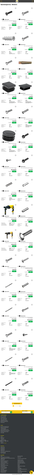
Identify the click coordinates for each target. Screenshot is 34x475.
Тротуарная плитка (3, 417)
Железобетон (3, 422)
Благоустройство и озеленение (5, 457)
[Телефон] (31, 472)
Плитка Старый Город (4, 418)
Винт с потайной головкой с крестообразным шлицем (25, 292)
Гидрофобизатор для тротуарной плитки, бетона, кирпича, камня (8, 458)
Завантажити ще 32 (17, 403)
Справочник (2, 438)
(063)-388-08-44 (3, 450)
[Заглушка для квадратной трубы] (9, 87)
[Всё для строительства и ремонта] (17, 1)
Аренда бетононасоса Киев (4, 431)
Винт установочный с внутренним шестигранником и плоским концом (25, 218)
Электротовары (20, 472)
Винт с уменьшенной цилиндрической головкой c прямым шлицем (26, 192)
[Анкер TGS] (25, 62)
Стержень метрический (13, 292)
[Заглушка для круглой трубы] (8, 135)
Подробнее (26, 24)
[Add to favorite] (15, 8)
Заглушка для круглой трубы (12, 143)
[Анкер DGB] (8, 38)
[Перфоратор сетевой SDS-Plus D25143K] (8, 209)
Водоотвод (19, 457)
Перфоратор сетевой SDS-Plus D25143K (10, 217)
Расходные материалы (4, 467)
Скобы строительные (4, 419)
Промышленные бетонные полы (5, 430)
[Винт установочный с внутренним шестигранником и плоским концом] (25, 209)
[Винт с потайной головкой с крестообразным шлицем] (25, 285)
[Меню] (1, 1)
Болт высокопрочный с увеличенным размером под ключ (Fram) (9, 21)
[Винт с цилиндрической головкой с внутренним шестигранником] (25, 309)
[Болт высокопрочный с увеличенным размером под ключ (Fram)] (8, 13)
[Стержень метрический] (8, 285)
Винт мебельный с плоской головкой (28, 342)
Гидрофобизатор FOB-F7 (4, 420)
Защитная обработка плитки (5, 429)
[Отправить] (11, 412)
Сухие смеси (19, 470)
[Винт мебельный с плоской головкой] (25, 334)
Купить (30, 24)
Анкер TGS (31, 70)
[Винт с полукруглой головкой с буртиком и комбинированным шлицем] (25, 260)
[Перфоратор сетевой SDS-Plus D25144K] (8, 235)
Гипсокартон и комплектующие (22, 458)
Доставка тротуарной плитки (5, 426)
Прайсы (2, 436)
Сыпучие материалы (3, 471)
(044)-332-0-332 (3, 447)
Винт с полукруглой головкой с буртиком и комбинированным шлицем (27, 268)
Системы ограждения (4, 468)
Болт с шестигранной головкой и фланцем (27, 143)
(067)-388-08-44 (3, 448)
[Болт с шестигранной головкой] (25, 13)
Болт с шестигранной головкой (28, 20)
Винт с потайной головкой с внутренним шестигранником (27, 391)
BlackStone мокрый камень (4, 421)
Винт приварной (14, 192)
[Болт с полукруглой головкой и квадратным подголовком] (25, 235)
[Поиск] (33, 1)
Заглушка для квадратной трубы (11, 94)
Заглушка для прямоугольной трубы (28, 94)
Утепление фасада (3, 428)
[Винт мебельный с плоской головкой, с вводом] (9, 160)
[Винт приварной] (8, 184)
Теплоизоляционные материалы (22, 471)
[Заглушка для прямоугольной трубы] (25, 87)
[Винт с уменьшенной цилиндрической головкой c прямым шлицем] (25, 184)
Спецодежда (19, 468)
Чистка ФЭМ (2, 432)
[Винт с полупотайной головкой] (25, 111)
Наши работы (2, 437)
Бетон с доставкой (3, 416)
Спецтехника (2, 469)
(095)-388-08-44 (3, 449)
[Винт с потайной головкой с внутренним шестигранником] (25, 383)
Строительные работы (4, 470)
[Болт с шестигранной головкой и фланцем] (25, 135)
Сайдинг (19, 467)
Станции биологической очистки (22, 469)
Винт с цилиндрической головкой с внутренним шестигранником (26, 317)
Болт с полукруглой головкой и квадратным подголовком (27, 243)
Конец (20, 405)
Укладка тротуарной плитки (4, 427)
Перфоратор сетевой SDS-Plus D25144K (10, 242)
